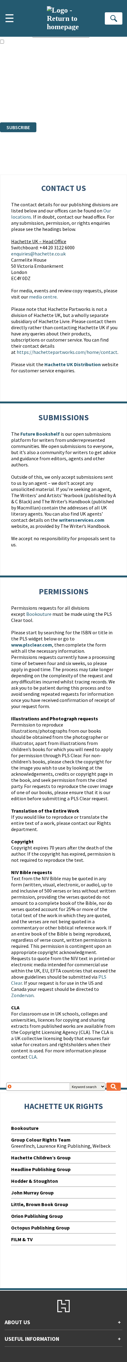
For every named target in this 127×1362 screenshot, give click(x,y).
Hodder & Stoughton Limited (71, 86)
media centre (43, 297)
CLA (33, 1057)
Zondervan (22, 995)
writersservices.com (81, 520)
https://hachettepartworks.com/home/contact (67, 352)
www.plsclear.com (31, 645)
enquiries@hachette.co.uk (38, 254)
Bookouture (38, 614)
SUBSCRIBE (18, 127)
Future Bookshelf (40, 434)
